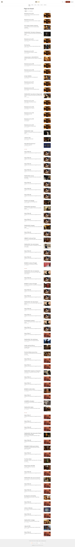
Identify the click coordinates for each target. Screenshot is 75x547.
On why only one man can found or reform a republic (32, 20)
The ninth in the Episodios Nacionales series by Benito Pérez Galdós (33, 96)
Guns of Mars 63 (27, 501)
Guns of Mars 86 (27, 232)
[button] (29, 5)
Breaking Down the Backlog (30, 495)
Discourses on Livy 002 (29, 118)
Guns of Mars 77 (27, 333)
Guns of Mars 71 (27, 415)
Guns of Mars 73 (27, 383)
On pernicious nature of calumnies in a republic (31, 40)
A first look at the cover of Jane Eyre (29, 466)
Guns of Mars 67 (27, 452)
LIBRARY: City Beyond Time (30, 238)
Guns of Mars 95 (27, 151)
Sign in (72, 1)
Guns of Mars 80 (27, 308)
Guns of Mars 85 (27, 250)
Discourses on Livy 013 (29, 13)
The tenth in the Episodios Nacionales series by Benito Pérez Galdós (33, 34)
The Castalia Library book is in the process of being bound (33, 284)
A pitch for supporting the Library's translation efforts (32, 527)
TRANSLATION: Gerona (29, 175)
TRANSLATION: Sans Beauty (30, 206)
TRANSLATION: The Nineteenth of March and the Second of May (32, 434)
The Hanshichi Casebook (29, 320)
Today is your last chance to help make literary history (32, 46)
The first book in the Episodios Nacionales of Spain (31, 521)
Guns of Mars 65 (27, 483)
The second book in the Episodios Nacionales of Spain (32, 478)
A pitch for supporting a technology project (30, 201)
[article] (37, 15)
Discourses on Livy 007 (29, 81)
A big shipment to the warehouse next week (30, 264)
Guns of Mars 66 (27, 471)
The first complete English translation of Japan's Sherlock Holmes (32, 322)
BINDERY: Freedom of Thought (30, 263)
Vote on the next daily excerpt (28, 138)
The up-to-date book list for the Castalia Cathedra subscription (31, 27)
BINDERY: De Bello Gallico (29, 389)
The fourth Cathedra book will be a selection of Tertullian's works (33, 59)
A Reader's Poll (27, 137)
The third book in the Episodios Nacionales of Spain (32, 435)
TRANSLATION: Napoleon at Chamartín (32, 370)
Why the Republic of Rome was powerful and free (31, 89)
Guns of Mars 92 (27, 169)
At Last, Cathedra (27, 75)
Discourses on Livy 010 (29, 51)
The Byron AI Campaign (29, 200)
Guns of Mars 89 (27, 194)
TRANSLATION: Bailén (28, 407)
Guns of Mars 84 (27, 257)
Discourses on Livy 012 (29, 19)
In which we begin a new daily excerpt (30, 126)
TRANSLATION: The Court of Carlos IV (32, 477)
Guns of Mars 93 (27, 163)
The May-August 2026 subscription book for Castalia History (33, 402)
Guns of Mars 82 (27, 289)
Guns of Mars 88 (27, 213)
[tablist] (28, 11)
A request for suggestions (28, 144)
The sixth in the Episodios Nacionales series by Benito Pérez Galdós (33, 227)
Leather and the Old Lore (29, 345)
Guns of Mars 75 (27, 364)
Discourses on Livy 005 (29, 100)
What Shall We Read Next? (29, 143)
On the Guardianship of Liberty (29, 83)
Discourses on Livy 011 (28, 39)
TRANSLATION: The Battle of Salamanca (32, 32)
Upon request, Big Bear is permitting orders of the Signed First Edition (33, 460)
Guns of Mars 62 (27, 514)
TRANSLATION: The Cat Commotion (31, 270)
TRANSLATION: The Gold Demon (31, 339)
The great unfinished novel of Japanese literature (31, 340)
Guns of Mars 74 (27, 376)
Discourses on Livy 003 (29, 112)
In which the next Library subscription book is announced (32, 239)
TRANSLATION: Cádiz (28, 130)
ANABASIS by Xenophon (29, 401)
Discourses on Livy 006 (29, 88)
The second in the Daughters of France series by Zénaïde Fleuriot (32, 208)
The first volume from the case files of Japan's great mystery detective (33, 303)
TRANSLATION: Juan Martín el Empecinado (33, 94)
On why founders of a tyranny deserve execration (31, 14)
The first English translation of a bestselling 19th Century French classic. (32, 246)
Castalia (29, 15)
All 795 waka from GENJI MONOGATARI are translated (32, 509)
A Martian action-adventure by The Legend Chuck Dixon (32, 152)
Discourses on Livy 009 (29, 63)
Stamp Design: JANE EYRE (29, 465)
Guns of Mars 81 (27, 295)
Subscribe (67, 1)
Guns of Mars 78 (27, 327)
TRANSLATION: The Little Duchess (31, 244)
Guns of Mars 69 (27, 427)
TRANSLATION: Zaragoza (29, 225)
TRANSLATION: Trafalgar (29, 520)
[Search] (62, 2)
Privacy (37, 540)
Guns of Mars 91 (27, 182)
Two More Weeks (27, 459)
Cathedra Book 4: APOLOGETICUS (31, 57)
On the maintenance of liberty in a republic (30, 52)
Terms (40, 540)
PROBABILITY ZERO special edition (31, 446)
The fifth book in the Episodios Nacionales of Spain (31, 372)
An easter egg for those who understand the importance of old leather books (33, 347)
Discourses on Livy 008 (29, 69)
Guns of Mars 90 (27, 188)
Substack (33, 545)
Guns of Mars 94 (27, 157)
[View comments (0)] (31, 22)
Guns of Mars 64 (27, 489)
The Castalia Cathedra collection (31, 25)
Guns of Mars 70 (27, 421)
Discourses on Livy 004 (29, 106)
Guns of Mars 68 (27, 440)
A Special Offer (27, 526)
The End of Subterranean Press (30, 352)
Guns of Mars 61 (27, 532)
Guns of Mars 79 (27, 314)
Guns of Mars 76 (27, 358)
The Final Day (27, 45)
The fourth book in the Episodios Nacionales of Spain (32, 408)
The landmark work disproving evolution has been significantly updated (31, 448)
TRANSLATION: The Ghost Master (31, 301)
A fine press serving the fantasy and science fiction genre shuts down (32, 354)
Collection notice (43, 540)
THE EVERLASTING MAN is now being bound (31, 77)
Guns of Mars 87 (27, 219)
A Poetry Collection (28, 508)
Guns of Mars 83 (27, 277)
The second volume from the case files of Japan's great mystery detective (32, 272)
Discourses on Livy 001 (29, 124)
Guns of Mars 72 (27, 395)
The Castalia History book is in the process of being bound (33, 390)
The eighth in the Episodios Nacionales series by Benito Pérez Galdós (33, 132)
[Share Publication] (64, 2)
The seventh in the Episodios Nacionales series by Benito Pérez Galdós (32, 177)
